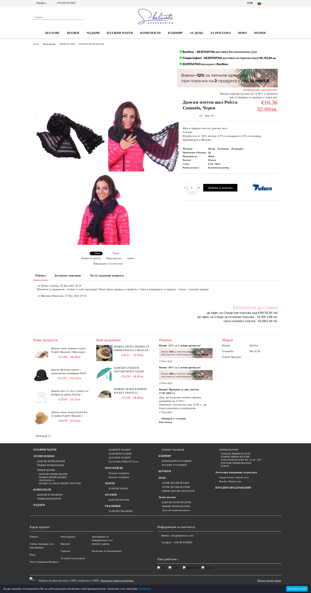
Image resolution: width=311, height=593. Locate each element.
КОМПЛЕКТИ (150, 32)
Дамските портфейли (119, 477)
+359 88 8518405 (66, 3)
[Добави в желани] (189, 179)
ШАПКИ (73, 32)
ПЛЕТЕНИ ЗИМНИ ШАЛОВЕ (91, 44)
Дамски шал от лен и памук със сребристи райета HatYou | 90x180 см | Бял (70, 393)
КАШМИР (175, 32)
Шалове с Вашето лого (230, 481)
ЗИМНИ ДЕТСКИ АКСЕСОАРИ (178, 491)
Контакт (65, 544)
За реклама (220, 32)
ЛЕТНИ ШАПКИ (43, 456)
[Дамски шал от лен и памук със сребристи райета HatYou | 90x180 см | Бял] (41, 397)
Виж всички (165, 422)
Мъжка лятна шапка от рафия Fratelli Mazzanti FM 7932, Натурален (132, 348)
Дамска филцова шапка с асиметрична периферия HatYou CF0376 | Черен (70, 371)
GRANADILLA (46, 480)
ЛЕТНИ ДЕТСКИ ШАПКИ (175, 483)
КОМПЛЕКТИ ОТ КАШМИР (177, 461)
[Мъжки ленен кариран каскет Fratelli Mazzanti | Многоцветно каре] (41, 355)
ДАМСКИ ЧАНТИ (118, 488)
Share (97, 253)
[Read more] (186, 353)
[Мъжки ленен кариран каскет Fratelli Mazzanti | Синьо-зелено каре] (104, 395)
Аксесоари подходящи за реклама (236, 472)
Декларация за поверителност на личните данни (102, 540)
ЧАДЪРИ (93, 32)
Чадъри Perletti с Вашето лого (234, 477)
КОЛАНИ (111, 494)
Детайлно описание (67, 275)
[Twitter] (276, 3)
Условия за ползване (73, 558)
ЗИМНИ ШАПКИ (46, 470)
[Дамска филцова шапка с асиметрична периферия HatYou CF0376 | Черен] (41, 376)
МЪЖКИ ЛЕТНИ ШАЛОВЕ (176, 506)
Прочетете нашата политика (117, 580)
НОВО (242, 32)
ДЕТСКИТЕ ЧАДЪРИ (119, 457)
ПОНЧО (225, 466)
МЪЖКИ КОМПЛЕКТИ (49, 499)
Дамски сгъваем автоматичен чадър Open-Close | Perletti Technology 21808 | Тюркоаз (130, 370)
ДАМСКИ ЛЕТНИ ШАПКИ (51, 461)
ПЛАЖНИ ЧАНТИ (120, 32)
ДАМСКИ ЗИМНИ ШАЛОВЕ (236, 453)
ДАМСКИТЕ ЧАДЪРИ (120, 453)
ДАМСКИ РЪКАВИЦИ (120, 511)
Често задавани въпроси (106, 275)
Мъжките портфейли (119, 473)
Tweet (116, 253)
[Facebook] (270, 3)
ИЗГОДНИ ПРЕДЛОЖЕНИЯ (233, 487)
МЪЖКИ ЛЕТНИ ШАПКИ (50, 465)
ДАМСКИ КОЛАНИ (119, 500)
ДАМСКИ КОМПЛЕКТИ (49, 495)
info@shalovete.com (182, 535)
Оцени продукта (114, 258)
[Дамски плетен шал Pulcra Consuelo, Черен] (70, 136)
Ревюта (40, 275)
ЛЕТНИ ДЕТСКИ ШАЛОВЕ (176, 487)
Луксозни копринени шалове (176, 510)
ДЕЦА (162, 477)
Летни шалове (49, 44)
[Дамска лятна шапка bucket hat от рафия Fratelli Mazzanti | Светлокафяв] (41, 419)
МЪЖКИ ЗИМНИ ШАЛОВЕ (235, 457)
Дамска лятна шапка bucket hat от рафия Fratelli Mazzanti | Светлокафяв (69, 414)
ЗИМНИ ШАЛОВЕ (67, 44)
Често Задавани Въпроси (44, 562)
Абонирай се (43, 436)
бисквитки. (145, 588)
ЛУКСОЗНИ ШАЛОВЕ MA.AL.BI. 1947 (241, 460)
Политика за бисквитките (107, 551)
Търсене (65, 551)
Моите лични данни (269, 580)
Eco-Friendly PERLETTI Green (124, 461)
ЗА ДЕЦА (196, 32)
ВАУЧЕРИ (164, 471)
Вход (32, 554)
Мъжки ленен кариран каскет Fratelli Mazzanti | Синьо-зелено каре (132, 391)
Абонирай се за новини (174, 418)
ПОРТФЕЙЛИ (114, 468)
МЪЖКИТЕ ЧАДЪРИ (119, 450)
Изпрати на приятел (91, 258)
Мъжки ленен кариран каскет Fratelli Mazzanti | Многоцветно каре (69, 350)
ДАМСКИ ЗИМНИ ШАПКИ (53, 474)
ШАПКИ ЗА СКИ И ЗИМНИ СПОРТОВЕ (60, 483)
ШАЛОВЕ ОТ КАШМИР (174, 465)
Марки (260, 32)
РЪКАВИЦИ (113, 506)
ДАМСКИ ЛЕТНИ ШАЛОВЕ (176, 502)
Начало (36, 44)
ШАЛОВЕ (52, 32)
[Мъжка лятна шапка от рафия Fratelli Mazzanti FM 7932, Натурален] (104, 353)
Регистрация (68, 536)
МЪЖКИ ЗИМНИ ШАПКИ (52, 477)
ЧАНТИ (110, 483)
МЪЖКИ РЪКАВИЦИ (173, 450)
